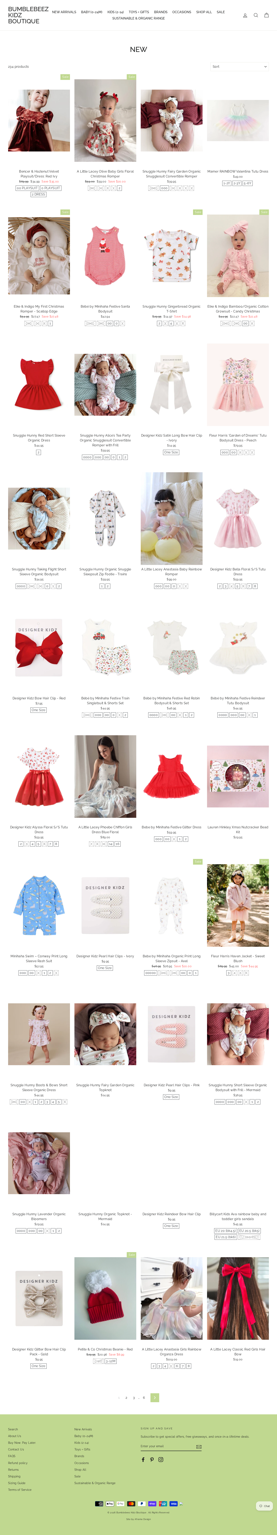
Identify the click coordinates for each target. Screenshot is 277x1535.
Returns (13, 1469)
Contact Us (16, 1449)
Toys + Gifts (139, 12)
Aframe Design (143, 1519)
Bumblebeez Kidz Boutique (28, 15)
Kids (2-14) (115, 12)
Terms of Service (19, 1489)
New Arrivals (64, 12)
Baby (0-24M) (91, 12)
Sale (221, 12)
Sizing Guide (17, 1483)
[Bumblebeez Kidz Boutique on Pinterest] (151, 1459)
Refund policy (18, 1463)
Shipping (14, 1476)
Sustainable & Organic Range (138, 18)
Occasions (181, 12)
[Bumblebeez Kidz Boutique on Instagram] (160, 1459)
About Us (14, 1436)
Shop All (204, 12)
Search (13, 1429)
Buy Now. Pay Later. (22, 1442)
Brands (160, 12)
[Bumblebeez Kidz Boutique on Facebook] (143, 1459)
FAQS (12, 1456)
